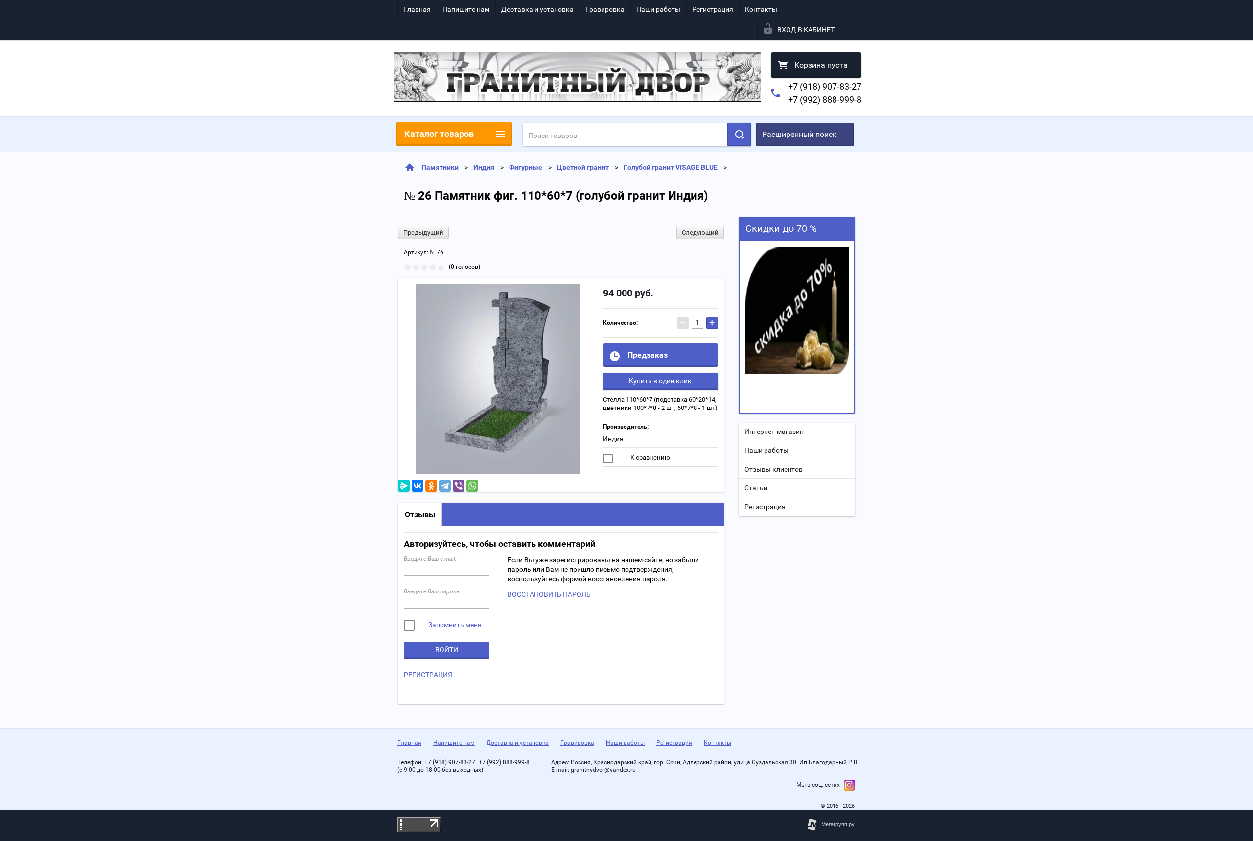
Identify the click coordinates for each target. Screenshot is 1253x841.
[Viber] (458, 486)
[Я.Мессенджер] (404, 486)
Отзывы (420, 514)
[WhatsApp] (472, 486)
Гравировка (605, 9)
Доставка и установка (537, 9)
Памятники (440, 167)
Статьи (755, 488)
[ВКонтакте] (417, 486)
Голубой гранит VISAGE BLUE (671, 167)
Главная (417, 9)
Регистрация (712, 9)
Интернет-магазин (774, 431)
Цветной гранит (583, 167)
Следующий (700, 232)
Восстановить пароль (549, 594)
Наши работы (658, 9)
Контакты (761, 9)
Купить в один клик (660, 381)
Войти (446, 650)
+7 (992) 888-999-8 (824, 99)
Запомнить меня (454, 625)
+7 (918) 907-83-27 (824, 86)
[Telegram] (445, 486)
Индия (483, 167)
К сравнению (649, 457)
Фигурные (525, 167)
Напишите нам (465, 9)
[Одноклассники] (431, 486)
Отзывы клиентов (773, 469)
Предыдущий (423, 232)
